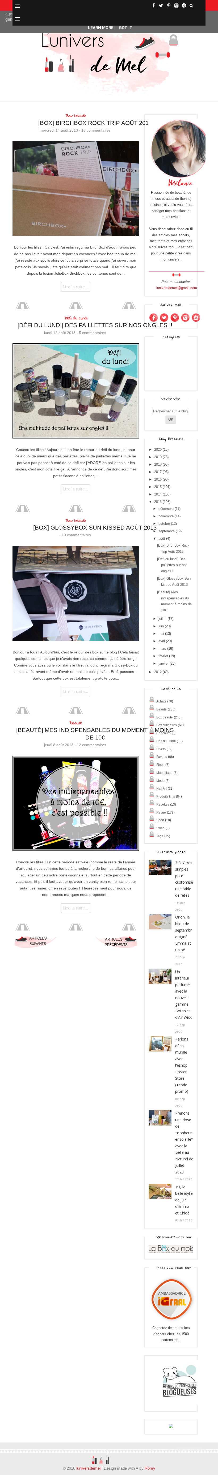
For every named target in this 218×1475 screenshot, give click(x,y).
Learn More (101, 27)
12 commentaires (91, 745)
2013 (158, 502)
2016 (158, 479)
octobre (164, 524)
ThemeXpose (22, 1449)
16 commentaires (96, 130)
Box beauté (76, 116)
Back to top (190, 1449)
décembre (166, 509)
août (161, 539)
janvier (163, 663)
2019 (158, 457)
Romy (150, 1468)
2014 (158, 494)
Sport (160, 820)
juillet (162, 619)
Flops (160, 765)
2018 (158, 464)
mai (161, 634)
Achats (161, 701)
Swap (160, 828)
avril (161, 641)
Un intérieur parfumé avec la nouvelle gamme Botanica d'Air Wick (183, 994)
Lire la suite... (75, 286)
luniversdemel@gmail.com (176, 288)
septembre (166, 531)
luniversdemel (88, 1468)
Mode (160, 781)
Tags (159, 836)
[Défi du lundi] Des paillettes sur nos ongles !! (95, 325)
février (163, 656)
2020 (158, 450)
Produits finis (165, 796)
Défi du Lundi (75, 318)
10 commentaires (76, 535)
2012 (158, 672)
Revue (161, 812)
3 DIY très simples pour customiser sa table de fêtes (184, 879)
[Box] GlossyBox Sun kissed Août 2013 (95, 527)
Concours (163, 733)
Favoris (161, 757)
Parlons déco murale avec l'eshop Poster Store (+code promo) (181, 1065)
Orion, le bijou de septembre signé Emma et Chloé (183, 933)
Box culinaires (166, 725)
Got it (125, 27)
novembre (166, 516)
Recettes (162, 804)
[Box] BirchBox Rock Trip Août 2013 (95, 123)
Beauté (75, 723)
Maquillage (164, 773)
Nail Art (161, 788)
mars (162, 649)
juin (161, 626)
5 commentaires (92, 333)
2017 (158, 472)
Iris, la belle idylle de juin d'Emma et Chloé (184, 1200)
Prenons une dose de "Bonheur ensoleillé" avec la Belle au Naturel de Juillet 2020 (184, 1143)
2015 (158, 487)
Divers (161, 749)
